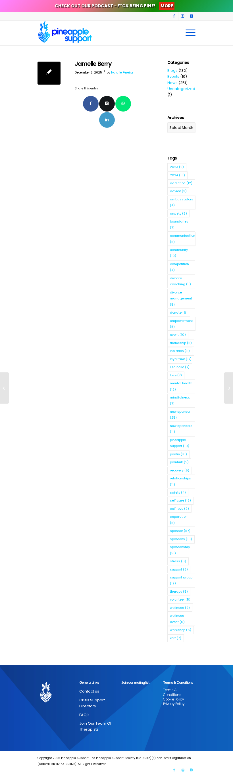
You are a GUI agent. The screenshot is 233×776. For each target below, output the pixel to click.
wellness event (177, 618)
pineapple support (179, 443)
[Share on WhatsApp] (123, 104)
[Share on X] (107, 104)
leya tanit (181, 359)
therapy (179, 591)
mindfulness (180, 400)
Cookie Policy (173, 699)
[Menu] (189, 32)
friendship (181, 343)
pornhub (179, 462)
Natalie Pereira (122, 72)
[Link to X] (191, 16)
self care (180, 500)
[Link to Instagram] (182, 16)
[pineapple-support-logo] (65, 32)
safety (178, 492)
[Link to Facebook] (174, 16)
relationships (180, 481)
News (172, 82)
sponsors (181, 539)
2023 (177, 167)
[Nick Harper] (4, 388)
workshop (180, 630)
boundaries (179, 224)
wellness (180, 607)
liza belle (180, 367)
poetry (178, 454)
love (176, 375)
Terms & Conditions (172, 692)
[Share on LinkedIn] (107, 120)
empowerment (181, 323)
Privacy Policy (173, 704)
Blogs (172, 70)
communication (182, 238)
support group (181, 580)
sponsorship (180, 550)
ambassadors (181, 202)
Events (173, 76)
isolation (180, 351)
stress (178, 561)
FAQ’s (84, 715)
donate (179, 312)
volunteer (180, 599)
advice (178, 191)
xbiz (175, 638)
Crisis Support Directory (92, 703)
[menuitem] (189, 32)
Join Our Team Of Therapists (95, 726)
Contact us (89, 691)
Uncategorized (181, 88)
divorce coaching (180, 281)
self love (179, 508)
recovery (179, 470)
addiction (181, 183)
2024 (177, 175)
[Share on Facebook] (91, 104)
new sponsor (180, 414)
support (179, 569)
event (178, 334)
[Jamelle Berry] (49, 73)
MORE (167, 6)
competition (179, 267)
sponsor (180, 530)
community (179, 253)
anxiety (178, 213)
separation (179, 519)
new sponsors (181, 428)
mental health (181, 386)
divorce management (181, 298)
